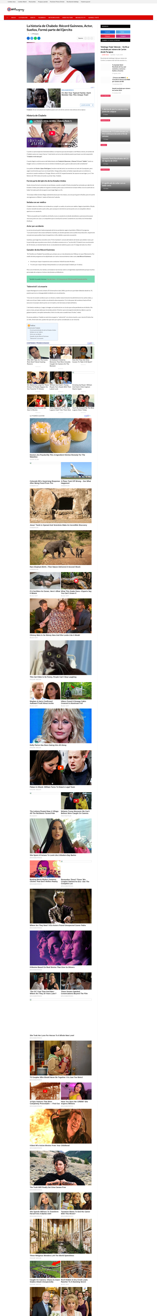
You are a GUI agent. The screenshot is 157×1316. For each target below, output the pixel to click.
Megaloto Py (80, 18)
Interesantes (105, 169)
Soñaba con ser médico (36, 332)
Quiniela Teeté (93, 18)
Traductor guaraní (85, 1)
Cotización (23, 18)
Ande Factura (67, 18)
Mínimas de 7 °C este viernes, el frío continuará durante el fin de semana (115, 133)
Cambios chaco (12, 1)
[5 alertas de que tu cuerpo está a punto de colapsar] (115, 106)
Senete (32, 18)
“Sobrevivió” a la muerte (37, 338)
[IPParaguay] (16, 9)
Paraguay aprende (43, 1)
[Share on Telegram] (38, 38)
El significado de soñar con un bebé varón (113, 184)
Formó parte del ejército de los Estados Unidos (43, 330)
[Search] (150, 18)
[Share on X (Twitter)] (31, 38)
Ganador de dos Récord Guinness (39, 336)
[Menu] (7, 17)
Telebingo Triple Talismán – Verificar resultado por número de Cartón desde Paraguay (115, 49)
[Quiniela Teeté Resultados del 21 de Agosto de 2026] (115, 155)
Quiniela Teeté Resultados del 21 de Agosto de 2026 (115, 159)
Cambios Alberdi (22, 1)
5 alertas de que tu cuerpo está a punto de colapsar (115, 110)
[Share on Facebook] (28, 38)
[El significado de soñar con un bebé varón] (115, 180)
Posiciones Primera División (57, 1)
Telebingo (42, 18)
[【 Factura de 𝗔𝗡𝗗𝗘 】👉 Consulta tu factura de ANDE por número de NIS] (106, 80)
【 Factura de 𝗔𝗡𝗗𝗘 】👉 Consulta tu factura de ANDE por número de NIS (121, 79)
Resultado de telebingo (72, 1)
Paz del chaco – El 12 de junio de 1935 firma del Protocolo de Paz (67, 279)
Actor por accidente (35, 334)
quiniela (103, 145)
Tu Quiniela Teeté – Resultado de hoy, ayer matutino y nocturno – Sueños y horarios (119, 68)
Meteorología (54, 18)
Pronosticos (105, 120)
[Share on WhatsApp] (35, 38)
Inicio (13, 18)
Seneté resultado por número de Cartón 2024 (121, 89)
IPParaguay (35, 34)
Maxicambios (32, 1)
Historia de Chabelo (34, 328)
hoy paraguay (105, 95)
